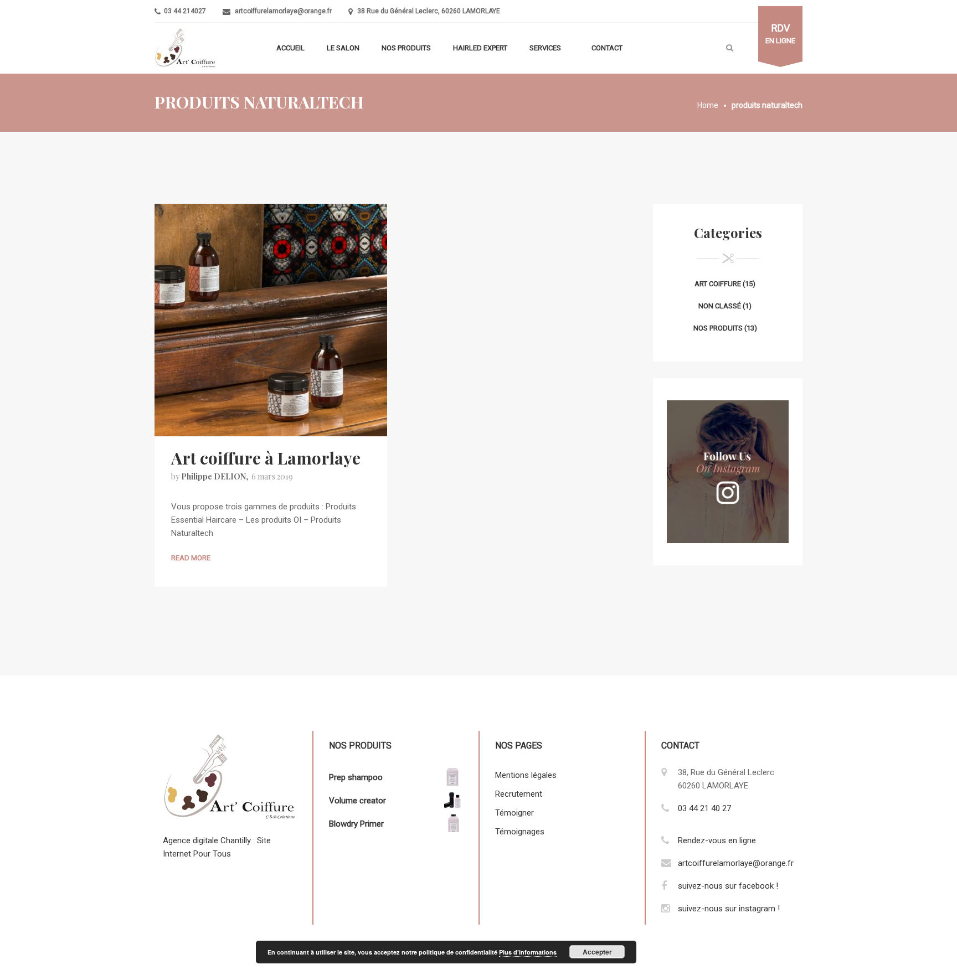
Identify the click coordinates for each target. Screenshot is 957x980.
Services (545, 48)
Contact (606, 48)
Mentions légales (526, 775)
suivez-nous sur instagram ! (729, 909)
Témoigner (514, 813)
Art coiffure (717, 284)
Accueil (290, 48)
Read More (190, 558)
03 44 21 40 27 (704, 808)
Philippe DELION (213, 476)
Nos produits (406, 48)
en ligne (780, 34)
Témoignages (519, 832)
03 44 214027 (184, 11)
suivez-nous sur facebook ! (728, 886)
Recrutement (518, 794)
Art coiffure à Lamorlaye (266, 458)
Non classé (719, 306)
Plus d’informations (528, 952)
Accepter (597, 952)
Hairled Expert (480, 48)
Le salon (343, 48)
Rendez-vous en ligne (717, 840)
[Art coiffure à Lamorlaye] (271, 319)
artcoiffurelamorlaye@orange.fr (283, 11)
